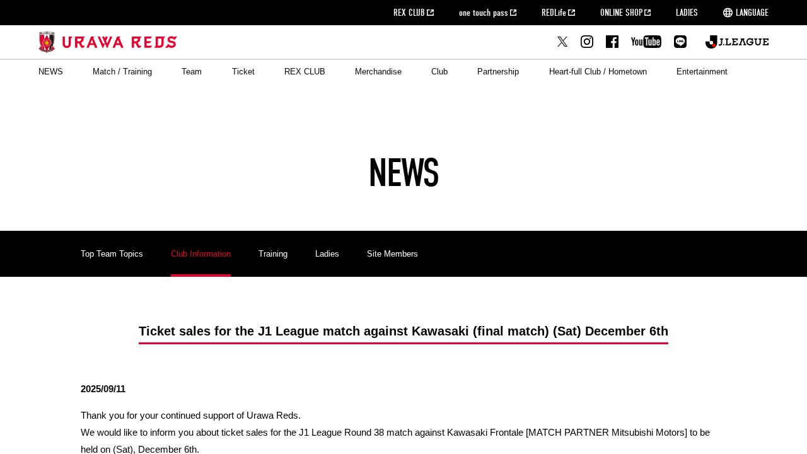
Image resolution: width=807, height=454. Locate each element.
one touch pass (483, 12)
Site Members (392, 254)
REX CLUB (409, 12)
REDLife (554, 12)
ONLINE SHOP (621, 12)
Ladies (327, 254)
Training (272, 254)
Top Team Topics (112, 254)
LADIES (687, 12)
